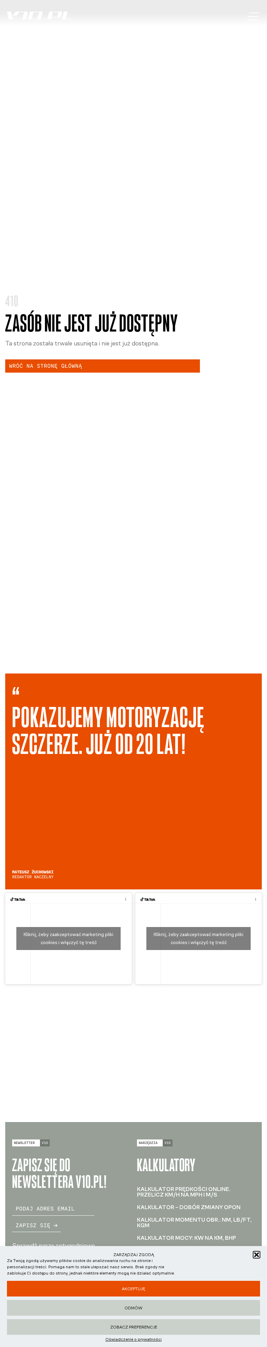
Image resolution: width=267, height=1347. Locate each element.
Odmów (133, 1308)
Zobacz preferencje (133, 1327)
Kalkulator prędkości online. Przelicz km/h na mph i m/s (183, 1192)
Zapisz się (33, 1225)
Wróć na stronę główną (45, 366)
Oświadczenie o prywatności (133, 1339)
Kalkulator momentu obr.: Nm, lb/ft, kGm (194, 1222)
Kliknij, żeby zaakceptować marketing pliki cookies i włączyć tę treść (68, 938)
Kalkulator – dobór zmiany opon (189, 1207)
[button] (256, 1254)
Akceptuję (133, 1288)
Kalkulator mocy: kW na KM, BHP (186, 1238)
